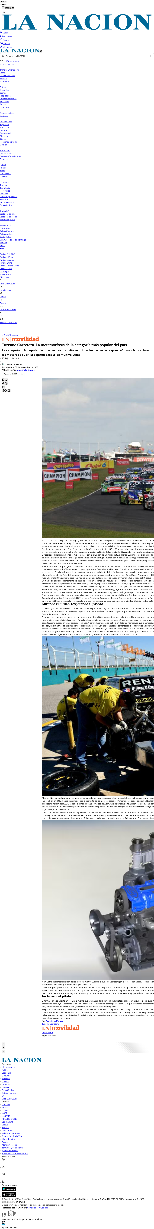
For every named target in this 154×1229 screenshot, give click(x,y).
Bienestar (4, 136)
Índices (3, 104)
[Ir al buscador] (4, 11)
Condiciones (32, 1207)
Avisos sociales (6, 234)
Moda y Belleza (7, 202)
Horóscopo (5, 191)
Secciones (7, 36)
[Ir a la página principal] (77, 29)
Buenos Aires (6, 121)
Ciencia (3, 139)
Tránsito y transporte (9, 70)
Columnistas (5, 153)
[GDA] (9, 1216)
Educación (4, 127)
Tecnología (5, 188)
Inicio (5, 32)
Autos (16, 335)
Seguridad (4, 124)
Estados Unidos (7, 113)
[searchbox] (76, 56)
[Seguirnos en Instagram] (3, 1175)
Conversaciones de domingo (13, 239)
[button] (77, 186)
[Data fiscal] (3, 1224)
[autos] (20, 341)
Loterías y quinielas (8, 196)
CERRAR (3, 2)
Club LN (6, 43)
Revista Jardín (6, 268)
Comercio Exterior (8, 98)
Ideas (2, 245)
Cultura (3, 130)
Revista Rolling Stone (9, 265)
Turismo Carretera (50, 1024)
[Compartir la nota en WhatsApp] (6, 383)
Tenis (2, 170)
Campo (3, 93)
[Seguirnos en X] (3, 1167)
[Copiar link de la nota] (3, 387)
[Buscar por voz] (150, 56)
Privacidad (43, 1207)
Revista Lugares (7, 260)
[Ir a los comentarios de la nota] (6, 380)
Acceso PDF (5, 225)
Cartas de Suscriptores (10, 156)
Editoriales (5, 150)
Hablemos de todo (8, 142)
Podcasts (4, 199)
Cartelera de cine (7, 214)
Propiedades (6, 95)
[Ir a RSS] (3, 1182)
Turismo (3, 185)
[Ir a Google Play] (9, 1190)
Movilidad (4, 101)
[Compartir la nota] (3, 383)
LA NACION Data (7, 75)
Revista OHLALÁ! (7, 254)
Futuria (3, 87)
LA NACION (7, 335)
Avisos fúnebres (7, 231)
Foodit (6, 40)
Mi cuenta (7, 47)
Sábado (3, 242)
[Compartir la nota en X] (6, 390)
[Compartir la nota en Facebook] (3, 390)
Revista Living (6, 263)
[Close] (3, 1044)
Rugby (3, 167)
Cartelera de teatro (8, 216)
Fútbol (3, 165)
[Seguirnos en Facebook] (3, 1160)
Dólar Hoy (4, 90)
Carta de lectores (8, 237)
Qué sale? (4, 211)
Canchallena (5, 173)
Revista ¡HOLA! (6, 257)
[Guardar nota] (3, 380)
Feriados (4, 193)
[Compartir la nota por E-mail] (9, 390)
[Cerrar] (40, 51)
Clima (2, 72)
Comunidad (5, 133)
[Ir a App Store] (9, 1196)
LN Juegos (4, 182)
